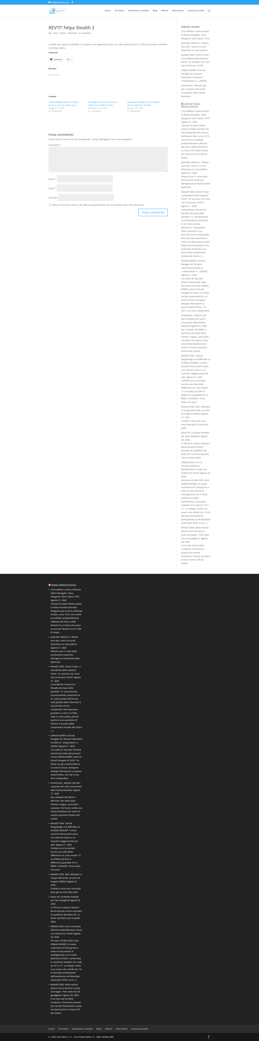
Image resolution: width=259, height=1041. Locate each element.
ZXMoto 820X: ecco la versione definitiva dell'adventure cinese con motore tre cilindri (66, 930)
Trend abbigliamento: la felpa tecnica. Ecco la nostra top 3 (63, 104)
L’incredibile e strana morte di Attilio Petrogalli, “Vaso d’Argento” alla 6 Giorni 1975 (195, 35)
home (108, 10)
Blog (155, 10)
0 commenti (85, 33)
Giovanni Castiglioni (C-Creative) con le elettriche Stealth (143, 104)
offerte (164, 10)
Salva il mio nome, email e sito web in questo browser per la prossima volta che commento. (98, 204)
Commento (55, 145)
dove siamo (178, 10)
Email (52, 188)
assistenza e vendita (138, 10)
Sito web (53, 197)
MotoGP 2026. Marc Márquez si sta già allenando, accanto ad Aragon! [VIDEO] (195, 410)
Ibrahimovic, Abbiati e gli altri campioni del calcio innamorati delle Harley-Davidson (66, 786)
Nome (52, 179)
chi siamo (119, 10)
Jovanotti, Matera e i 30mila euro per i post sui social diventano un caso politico (195, 47)
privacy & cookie (196, 10)
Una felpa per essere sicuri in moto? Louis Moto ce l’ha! (103, 104)
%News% (72, 33)
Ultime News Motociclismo (190, 105)
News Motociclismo (63, 585)
